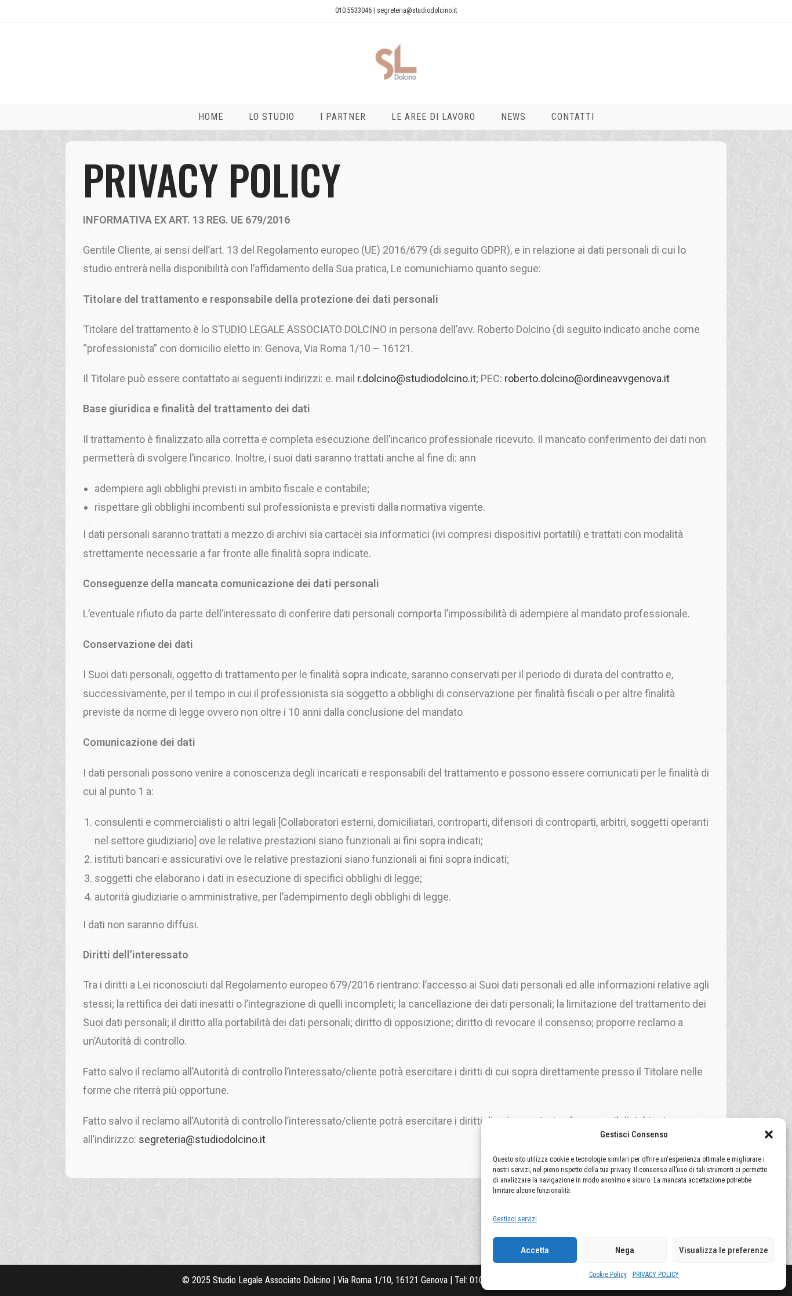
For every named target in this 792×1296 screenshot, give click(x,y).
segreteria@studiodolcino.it (417, 10)
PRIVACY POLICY (656, 1275)
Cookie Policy (608, 1275)
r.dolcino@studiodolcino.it (416, 378)
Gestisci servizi (515, 1219)
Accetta (535, 1250)
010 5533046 (353, 10)
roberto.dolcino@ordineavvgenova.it (587, 378)
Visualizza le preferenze (723, 1250)
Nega (624, 1250)
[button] (769, 1134)
